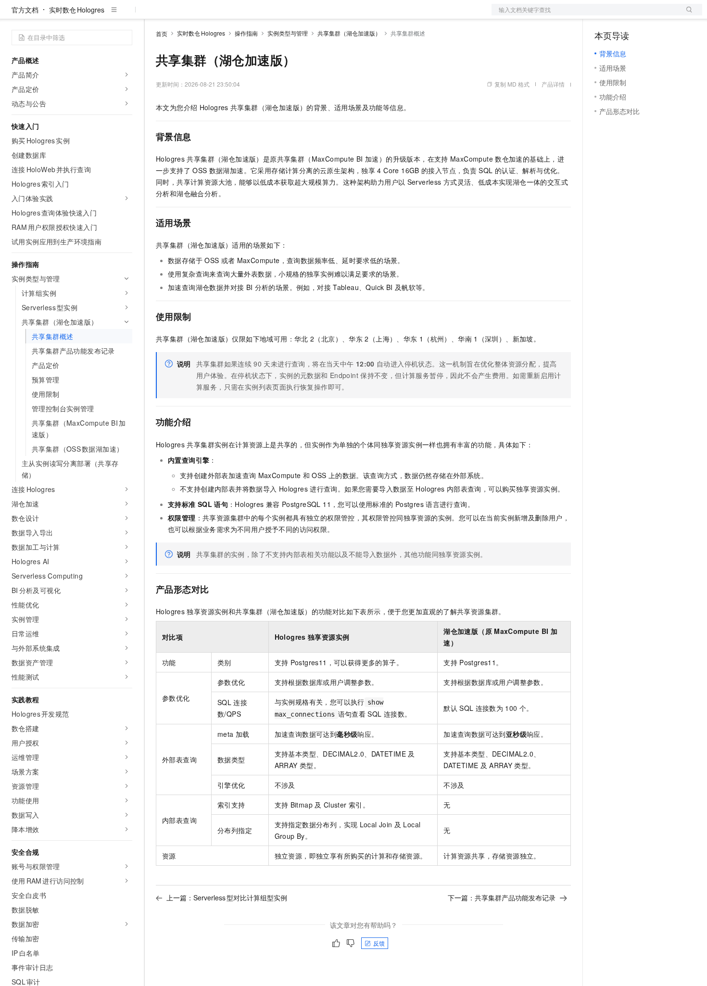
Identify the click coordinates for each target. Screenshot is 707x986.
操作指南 (246, 33)
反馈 (379, 943)
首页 (161, 33)
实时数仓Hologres (76, 9)
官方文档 (25, 9)
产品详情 (553, 84)
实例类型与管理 (287, 33)
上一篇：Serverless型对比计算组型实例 (226, 897)
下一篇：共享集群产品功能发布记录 (502, 897)
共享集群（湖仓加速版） (349, 33)
